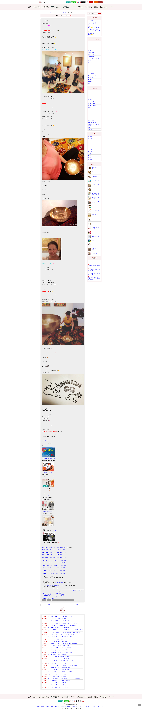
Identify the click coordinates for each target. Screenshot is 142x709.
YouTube (89, 97)
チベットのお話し (91, 73)
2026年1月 (90, 151)
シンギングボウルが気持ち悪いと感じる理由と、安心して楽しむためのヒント (64, 623)
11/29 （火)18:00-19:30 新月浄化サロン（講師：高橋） (54, 573)
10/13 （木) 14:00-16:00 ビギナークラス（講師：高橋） (54, 560)
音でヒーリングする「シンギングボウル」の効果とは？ (59, 687)
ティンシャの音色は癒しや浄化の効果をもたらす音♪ (58, 645)
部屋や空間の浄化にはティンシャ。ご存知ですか (58, 684)
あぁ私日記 (90, 79)
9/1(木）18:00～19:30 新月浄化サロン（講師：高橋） (54, 549)
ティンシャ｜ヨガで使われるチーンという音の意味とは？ (59, 669)
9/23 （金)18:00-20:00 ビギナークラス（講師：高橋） (53, 554)
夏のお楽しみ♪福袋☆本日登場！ (48, 598)
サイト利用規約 (67, 706)
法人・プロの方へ (87, 706)
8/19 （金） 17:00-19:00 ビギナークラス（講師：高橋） (54, 547)
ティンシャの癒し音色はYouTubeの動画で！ (57, 650)
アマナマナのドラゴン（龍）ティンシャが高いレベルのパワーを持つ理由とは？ (64, 632)
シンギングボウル (71, 600)
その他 (89, 83)
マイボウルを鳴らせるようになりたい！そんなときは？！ (53, 595)
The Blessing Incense (91, 62)
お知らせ (89, 107)
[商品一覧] (29, 7)
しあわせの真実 (90, 20)
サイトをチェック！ (55, 530)
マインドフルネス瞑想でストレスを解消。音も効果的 (59, 680)
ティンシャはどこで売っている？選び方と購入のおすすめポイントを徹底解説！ (64, 678)
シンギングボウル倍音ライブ (92, 101)
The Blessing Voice (91, 64)
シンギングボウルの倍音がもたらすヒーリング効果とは (59, 647)
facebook (50, 586)
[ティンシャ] (73, 7)
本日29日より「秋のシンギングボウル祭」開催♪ (51, 593)
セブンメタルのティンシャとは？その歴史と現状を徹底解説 (60, 671)
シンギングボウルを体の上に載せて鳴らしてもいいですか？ (60, 616)
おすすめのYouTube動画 (92, 105)
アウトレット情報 (91, 56)
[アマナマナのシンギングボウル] (36, 7)
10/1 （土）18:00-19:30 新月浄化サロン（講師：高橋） (54, 557)
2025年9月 (90, 159)
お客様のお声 (90, 99)
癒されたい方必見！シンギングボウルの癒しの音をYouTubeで (60, 652)
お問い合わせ (93, 706)
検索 (71, 15)
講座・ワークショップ (91, 54)
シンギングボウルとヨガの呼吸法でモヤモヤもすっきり (59, 649)
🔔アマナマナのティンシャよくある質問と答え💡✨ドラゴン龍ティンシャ (94, 27)
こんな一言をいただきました (92, 122)
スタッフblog (44, 600)
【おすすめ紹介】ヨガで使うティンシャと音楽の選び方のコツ (60, 667)
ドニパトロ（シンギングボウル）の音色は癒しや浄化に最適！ (60, 656)
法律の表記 (62, 706)
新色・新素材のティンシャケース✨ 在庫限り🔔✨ (94, 34)
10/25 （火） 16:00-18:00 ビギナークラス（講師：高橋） (54, 562)
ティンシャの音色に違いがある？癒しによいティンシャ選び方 (60, 660)
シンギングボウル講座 (55, 600)
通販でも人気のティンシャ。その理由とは (56, 673)
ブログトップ (49, 600)
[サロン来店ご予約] (96, 7)
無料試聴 (42, 706)
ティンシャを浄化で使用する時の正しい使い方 (57, 682)
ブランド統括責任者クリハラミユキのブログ (52, 585)
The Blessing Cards (91, 103)
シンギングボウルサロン (63, 600)
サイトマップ (81, 706)
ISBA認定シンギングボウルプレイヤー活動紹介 (94, 125)
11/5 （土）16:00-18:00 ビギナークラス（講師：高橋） (54, 567)
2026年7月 (90, 138)
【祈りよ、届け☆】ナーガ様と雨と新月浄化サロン (52, 596)
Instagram (90, 127)
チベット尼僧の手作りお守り (92, 71)
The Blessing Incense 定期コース (48, 458)
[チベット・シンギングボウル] (45, 7)
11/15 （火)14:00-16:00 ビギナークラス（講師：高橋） (54, 570)
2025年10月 (90, 157)
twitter (65, 588)
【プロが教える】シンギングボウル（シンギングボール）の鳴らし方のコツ (63, 643)
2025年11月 (90, 155)
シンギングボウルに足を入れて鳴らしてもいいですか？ (59, 618)
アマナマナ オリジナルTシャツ (48, 495)
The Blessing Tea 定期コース (48, 472)
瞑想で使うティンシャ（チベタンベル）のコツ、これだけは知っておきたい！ (64, 665)
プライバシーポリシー (74, 706)
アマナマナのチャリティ (92, 75)
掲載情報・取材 (57, 706)
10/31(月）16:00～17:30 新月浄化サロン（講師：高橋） (54, 565)
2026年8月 (90, 136)
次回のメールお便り (91, 52)
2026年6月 (90, 140)
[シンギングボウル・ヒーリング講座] (88, 7)
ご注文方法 (47, 706)
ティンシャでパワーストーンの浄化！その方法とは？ (59, 658)
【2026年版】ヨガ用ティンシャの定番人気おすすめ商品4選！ (60, 636)
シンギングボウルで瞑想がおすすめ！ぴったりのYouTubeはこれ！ (61, 634)
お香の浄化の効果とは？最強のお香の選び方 (57, 676)
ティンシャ (90, 50)
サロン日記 (90, 81)
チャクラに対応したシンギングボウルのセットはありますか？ (60, 627)
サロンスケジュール (59, 582)
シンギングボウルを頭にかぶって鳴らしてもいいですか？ (59, 620)
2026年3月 (90, 147)
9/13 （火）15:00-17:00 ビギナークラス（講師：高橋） (54, 552)
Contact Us (98, 706)
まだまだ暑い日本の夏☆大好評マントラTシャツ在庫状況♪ (54, 594)
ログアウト (103, 706)
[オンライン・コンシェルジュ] (103, 7)
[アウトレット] (111, 7)
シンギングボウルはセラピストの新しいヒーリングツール (59, 639)
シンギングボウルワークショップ (48, 294)
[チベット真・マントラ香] (80, 7)
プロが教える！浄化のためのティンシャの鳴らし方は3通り (60, 663)
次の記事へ (76, 604)
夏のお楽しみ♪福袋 (45, 440)
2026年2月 (90, 149)
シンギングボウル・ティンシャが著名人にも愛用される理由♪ (60, 637)
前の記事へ (49, 604)
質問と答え (51, 706)
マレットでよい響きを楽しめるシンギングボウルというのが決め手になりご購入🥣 (94, 23)
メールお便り (90, 129)
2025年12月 (90, 153)
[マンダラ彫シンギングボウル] (65, 7)
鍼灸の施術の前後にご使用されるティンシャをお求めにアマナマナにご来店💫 (94, 30)
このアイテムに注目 (91, 120)
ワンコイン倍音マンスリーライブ (93, 58)
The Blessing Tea (91, 60)
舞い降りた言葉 (90, 77)
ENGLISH (38, 706)
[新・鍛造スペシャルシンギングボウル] (55, 7)
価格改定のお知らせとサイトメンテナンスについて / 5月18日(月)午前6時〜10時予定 (94, 278)
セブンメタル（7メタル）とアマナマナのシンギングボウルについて (62, 625)
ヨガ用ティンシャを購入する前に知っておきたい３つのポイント (61, 674)
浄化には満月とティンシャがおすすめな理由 (57, 654)
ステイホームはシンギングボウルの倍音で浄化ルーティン (59, 641)
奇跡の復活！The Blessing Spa (48, 511)
